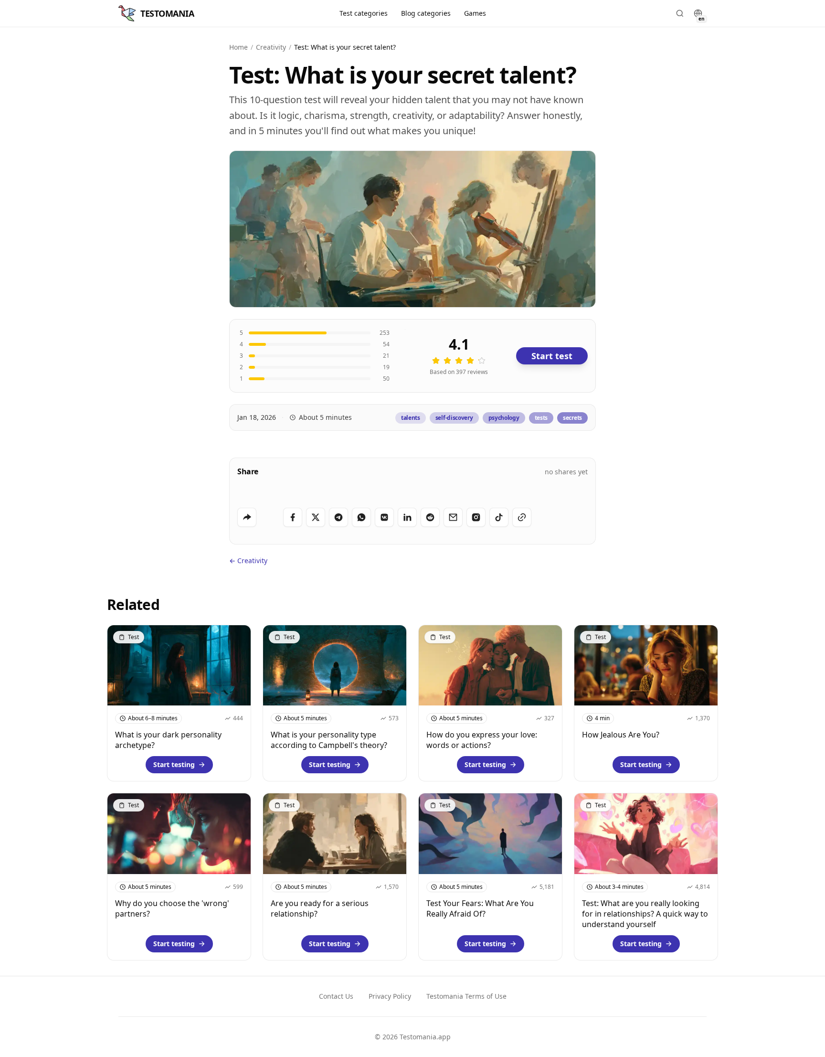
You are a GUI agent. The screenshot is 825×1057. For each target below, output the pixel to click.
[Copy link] (521, 517)
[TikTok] (498, 517)
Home (238, 47)
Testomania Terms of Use (466, 996)
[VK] (384, 517)
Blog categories (426, 13)
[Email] (453, 517)
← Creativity (248, 560)
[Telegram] (338, 517)
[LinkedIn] (407, 517)
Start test (551, 356)
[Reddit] (430, 517)
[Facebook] (292, 517)
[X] (315, 517)
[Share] (246, 517)
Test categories (363, 13)
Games (475, 13)
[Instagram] (476, 517)
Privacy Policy (390, 996)
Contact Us (336, 996)
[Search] (679, 13)
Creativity (271, 47)
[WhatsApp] (361, 517)
